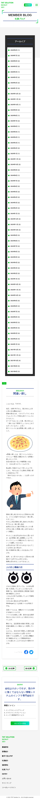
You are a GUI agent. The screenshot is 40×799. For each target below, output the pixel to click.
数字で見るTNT (7, 756)
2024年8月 (13, 175)
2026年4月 (13, 72)
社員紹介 (5, 760)
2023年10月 (14, 230)
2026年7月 (13, 55)
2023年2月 (13, 273)
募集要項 (5, 747)
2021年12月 (14, 349)
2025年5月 (13, 132)
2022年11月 (14, 290)
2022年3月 (13, 333)
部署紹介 (5, 751)
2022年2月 (13, 339)
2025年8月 (13, 115)
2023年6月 (13, 251)
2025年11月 (14, 99)
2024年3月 (13, 202)
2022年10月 (14, 295)
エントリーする (20, 723)
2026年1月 (13, 88)
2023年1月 (13, 279)
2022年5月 (13, 322)
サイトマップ (6, 783)
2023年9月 (13, 235)
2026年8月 (13, 50)
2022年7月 (13, 311)
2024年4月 (13, 197)
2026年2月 (13, 83)
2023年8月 (13, 241)
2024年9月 (13, 170)
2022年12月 (14, 284)
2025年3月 (13, 143)
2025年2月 (13, 148)
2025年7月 (13, 121)
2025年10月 (14, 104)
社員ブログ (6, 769)
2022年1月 (13, 344)
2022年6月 (13, 317)
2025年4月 (13, 137)
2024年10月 (14, 164)
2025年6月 (13, 126)
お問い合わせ (6, 778)
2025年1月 (13, 153)
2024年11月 (14, 159)
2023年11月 (14, 224)
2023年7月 (13, 246)
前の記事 (28, 668)
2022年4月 (13, 328)
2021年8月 (13, 371)
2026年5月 (13, 66)
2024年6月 (13, 186)
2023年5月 (13, 257)
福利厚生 (5, 765)
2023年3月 (13, 268)
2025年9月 (13, 110)
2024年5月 (13, 192)
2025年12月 (14, 94)
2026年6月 (13, 61)
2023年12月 (14, 219)
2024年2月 (13, 208)
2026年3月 (13, 77)
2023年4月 (13, 262)
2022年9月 (13, 301)
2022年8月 (13, 306)
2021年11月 (14, 355)
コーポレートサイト (9, 787)
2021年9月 (13, 366)
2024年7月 (13, 181)
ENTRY (28, 5)
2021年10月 (14, 360)
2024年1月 (13, 213)
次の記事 (11, 668)
